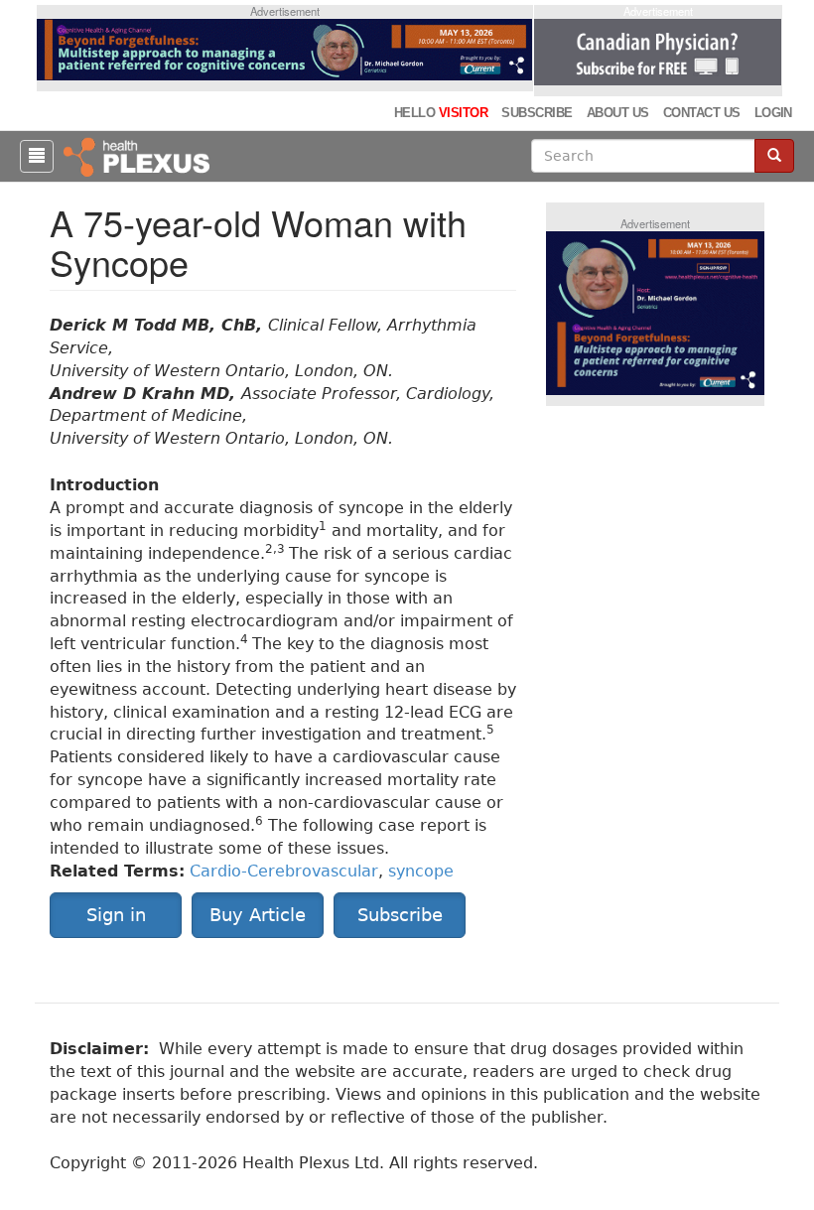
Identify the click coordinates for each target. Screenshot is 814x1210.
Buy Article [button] (257, 914)
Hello (440, 112)
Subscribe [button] (400, 914)
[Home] (139, 156)
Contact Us (702, 112)
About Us (618, 112)
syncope (421, 871)
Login (773, 112)
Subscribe (536, 112)
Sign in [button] (116, 914)
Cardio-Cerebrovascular (284, 871)
